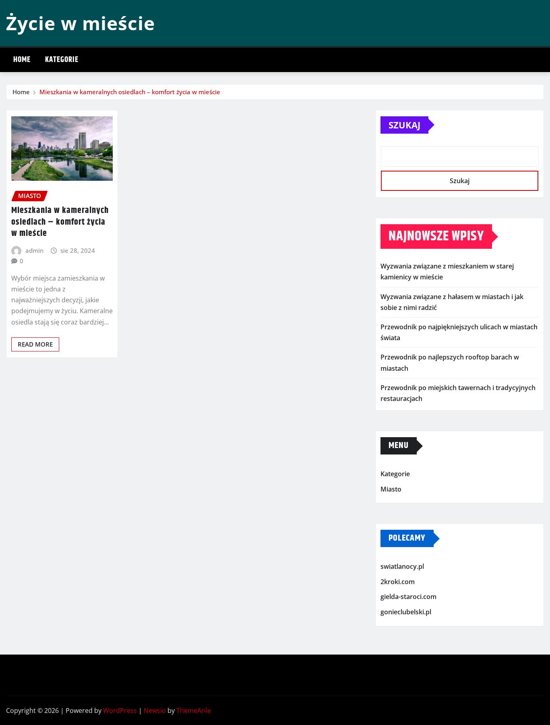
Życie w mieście (80, 22)
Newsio (155, 710)
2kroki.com (397, 581)
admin (34, 250)
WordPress (120, 710)
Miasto (390, 489)
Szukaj (404, 125)
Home (22, 60)
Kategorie (62, 60)
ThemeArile (193, 710)
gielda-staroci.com (408, 597)
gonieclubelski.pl (405, 611)
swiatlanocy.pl (402, 566)
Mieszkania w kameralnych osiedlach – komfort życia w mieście (129, 92)
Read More (35, 344)
